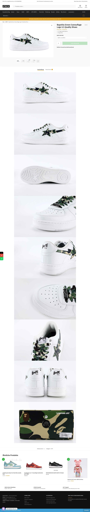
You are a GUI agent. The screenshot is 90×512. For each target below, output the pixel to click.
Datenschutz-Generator (51, 499)
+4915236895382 (12, 495)
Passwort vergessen (28, 499)
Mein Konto (80, 7)
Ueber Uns (26, 502)
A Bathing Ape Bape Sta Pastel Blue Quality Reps (12, 473)
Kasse (86, 7)
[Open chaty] (3, 508)
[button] (52, 25)
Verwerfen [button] (86, 510)
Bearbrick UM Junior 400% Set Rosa (75, 479)
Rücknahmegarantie (50, 497)
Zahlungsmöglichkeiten (51, 502)
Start (3, 21)
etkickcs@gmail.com (10, 497)
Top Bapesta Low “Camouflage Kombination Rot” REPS (33, 473)
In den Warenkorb (75, 43)
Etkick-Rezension (28, 504)
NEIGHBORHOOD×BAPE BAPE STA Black (55, 472)
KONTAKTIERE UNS (50, 501)
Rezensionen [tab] (48, 69)
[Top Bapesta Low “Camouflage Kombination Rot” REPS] (34, 464)
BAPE (6, 21)
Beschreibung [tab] (40, 69)
